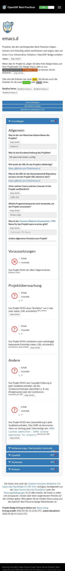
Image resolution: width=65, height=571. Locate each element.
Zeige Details (16, 59)
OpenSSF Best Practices (21, 7)
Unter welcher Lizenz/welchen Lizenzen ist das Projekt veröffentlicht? (29, 187)
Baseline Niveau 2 (41, 89)
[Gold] (34, 79)
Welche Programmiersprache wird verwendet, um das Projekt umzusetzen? (31, 205)
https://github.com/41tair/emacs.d (24, 169)
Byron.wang (42, 508)
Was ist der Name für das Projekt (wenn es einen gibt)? (32, 222)
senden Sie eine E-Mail (10, 570)
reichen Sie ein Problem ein (34, 570)
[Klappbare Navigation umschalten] (59, 7)
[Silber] (39, 82)
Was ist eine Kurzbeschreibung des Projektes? (29, 153)
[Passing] (27, 82)
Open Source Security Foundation (29, 490)
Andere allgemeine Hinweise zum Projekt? (27, 239)
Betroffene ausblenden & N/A (32, 110)
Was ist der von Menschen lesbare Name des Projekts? (28, 136)
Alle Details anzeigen (32, 106)
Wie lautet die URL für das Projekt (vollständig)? (30, 165)
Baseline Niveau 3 (10, 92)
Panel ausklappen (32, 102)
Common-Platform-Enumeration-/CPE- (37, 221)
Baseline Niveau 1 (25, 89)
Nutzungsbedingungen (14, 493)
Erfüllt (19, 258)
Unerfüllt (19, 262)
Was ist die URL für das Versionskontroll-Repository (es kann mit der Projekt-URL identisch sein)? (32, 175)
